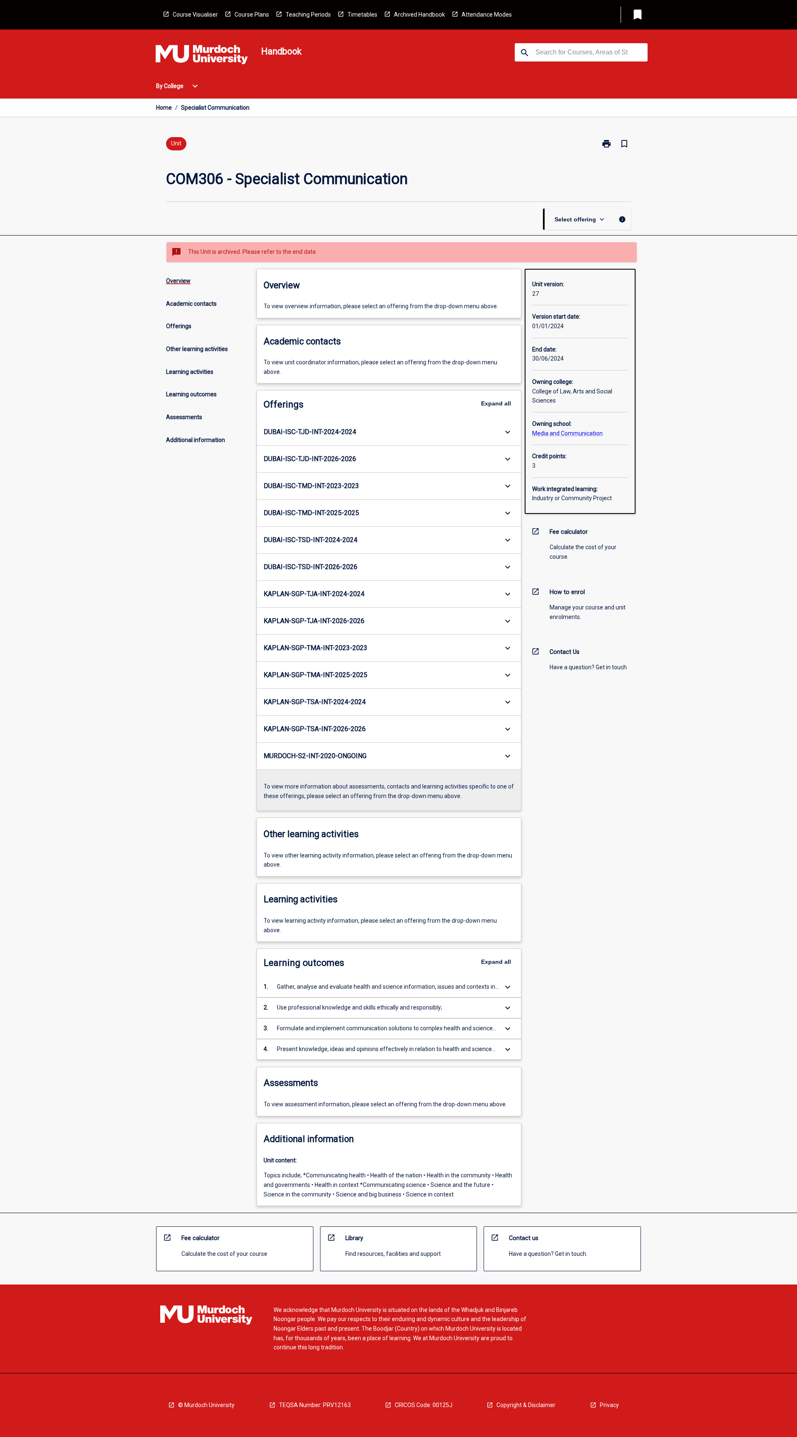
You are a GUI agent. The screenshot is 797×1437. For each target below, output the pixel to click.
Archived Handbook (419, 14)
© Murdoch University (206, 1405)
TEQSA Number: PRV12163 (315, 1405)
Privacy (609, 1405)
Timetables (362, 14)
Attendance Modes (487, 14)
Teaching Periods (308, 14)
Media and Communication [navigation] (567, 433)
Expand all (496, 403)
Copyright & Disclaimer (525, 1405)
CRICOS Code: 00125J (423, 1405)
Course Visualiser (195, 14)
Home (164, 107)
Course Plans (252, 14)
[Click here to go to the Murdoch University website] (202, 56)
